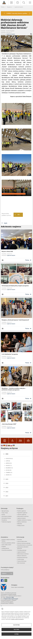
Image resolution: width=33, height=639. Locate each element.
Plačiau (27, 260)
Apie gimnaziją (5, 511)
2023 (7, 487)
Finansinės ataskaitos (7, 550)
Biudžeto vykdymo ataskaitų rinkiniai (8, 540)
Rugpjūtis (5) (9, 458)
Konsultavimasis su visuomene (24, 545)
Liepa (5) (8, 460)
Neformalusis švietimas (23, 516)
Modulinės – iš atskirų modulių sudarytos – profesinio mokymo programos (14, 389)
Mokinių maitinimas (22, 521)
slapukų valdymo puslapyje (17, 619)
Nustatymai (16, 625)
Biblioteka (19, 523)
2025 (7, 479)
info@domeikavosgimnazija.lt (10, 598)
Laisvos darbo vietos (22, 541)
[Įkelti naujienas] (11, 2)
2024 (7, 483)
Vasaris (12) (9, 472)
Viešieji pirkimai (5, 548)
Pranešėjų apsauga (21, 550)
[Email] (5, 580)
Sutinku (16, 634)
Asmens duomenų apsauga (23, 543)
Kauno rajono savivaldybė (17, 587)
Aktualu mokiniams (21, 555)
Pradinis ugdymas (21, 511)
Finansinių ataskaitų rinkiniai (8, 543)
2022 (7, 491)
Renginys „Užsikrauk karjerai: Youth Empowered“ (15, 320)
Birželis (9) (9, 463)
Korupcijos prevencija (22, 557)
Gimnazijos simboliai (7, 516)
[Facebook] (2, 580)
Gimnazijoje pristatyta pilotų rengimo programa (15, 285)
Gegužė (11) (9, 465)
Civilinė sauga (20, 559)
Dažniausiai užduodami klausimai (22, 547)
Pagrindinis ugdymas (22, 512)
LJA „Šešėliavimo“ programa (10, 354)
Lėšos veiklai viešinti (6, 544)
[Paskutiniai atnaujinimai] (18, 2)
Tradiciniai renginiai (6, 521)
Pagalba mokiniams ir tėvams (24, 520)
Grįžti (5, 223)
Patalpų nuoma (20, 525)
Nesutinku (16, 629)
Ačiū (17, 214)
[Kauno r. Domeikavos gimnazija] (4, 2)
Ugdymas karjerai (18, 7)
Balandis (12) (9, 467)
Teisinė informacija (21, 561)
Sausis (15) (8, 474)
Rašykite (4, 573)
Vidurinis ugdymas (21, 514)
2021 (7, 496)
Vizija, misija (5, 512)
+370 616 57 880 (10, 597)
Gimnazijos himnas (6, 518)
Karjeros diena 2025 (7, 251)
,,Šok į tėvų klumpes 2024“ (9, 424)
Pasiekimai (4, 520)
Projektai (4, 546)
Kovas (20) (8, 470)
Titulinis (3, 7)
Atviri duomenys (21, 563)
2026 (7, 454)
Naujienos (9, 7)
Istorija (3, 514)
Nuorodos (19, 539)
